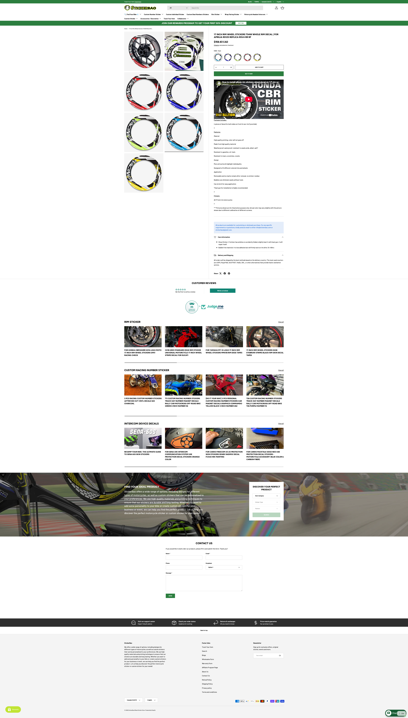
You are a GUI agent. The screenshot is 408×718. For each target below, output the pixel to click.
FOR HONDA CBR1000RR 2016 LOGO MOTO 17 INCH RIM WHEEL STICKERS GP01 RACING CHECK (142, 352)
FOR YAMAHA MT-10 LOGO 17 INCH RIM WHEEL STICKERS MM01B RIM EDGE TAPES (224, 351)
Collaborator (181, 19)
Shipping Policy (207, 684)
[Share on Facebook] (225, 273)
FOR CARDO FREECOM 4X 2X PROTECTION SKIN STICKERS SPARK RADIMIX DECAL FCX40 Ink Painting (224, 454)
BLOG (250, 2)
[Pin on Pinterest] (229, 273)
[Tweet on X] (220, 273)
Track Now (138, 2)
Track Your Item (169, 19)
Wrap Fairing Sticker (232, 14)
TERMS (256, 2)
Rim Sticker (215, 14)
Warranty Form (207, 663)
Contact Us (206, 676)
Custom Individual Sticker (175, 14)
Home (125, 28)
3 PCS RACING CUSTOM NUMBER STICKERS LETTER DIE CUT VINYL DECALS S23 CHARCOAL (143, 401)
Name (167, 553)
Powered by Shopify (150, 710)
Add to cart (259, 67)
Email (207, 553)
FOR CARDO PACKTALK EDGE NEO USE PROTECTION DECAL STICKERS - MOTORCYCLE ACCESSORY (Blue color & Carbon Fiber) (265, 455)
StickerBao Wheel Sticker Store (136, 710)
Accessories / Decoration (149, 19)
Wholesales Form (208, 659)
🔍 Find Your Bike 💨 (131, 14)
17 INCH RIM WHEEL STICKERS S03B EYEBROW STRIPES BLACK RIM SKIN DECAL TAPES (264, 352)
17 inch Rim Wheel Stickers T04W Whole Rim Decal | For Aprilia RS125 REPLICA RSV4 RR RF (141, 28)
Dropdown (209, 563)
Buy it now (249, 74)
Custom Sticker (129, 19)
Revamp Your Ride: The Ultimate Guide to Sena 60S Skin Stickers (142, 453)
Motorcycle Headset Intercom (254, 14)
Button (241, 23)
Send (170, 596)
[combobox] (215, 8)
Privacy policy (207, 688)
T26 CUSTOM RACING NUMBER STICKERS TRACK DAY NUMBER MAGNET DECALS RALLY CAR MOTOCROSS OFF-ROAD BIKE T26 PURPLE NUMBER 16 (264, 402)
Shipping (216, 45)
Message (168, 573)
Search (204, 651)
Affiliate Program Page (210, 667)
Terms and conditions (209, 692)
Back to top (204, 630)
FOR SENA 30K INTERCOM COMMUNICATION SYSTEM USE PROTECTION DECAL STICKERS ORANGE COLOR (182, 455)
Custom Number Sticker (152, 14)
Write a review (222, 291)
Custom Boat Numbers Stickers (198, 14)
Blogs (204, 655)
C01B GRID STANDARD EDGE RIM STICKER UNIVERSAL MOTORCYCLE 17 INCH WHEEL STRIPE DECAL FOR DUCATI (183, 352)
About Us (205, 672)
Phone (168, 563)
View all (281, 322)
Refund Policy (207, 680)
